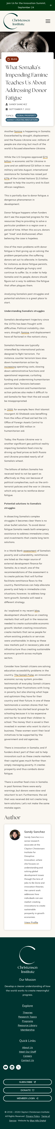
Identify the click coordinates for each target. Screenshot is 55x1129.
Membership (28, 1029)
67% (6, 178)
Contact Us (27, 1060)
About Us (27, 1047)
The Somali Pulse (24, 674)
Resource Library (27, 1025)
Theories (27, 1012)
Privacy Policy (33, 1116)
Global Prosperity (26, 115)
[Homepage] (16, 21)
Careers (27, 1055)
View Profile (31, 922)
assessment (29, 550)
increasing (10, 366)
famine (18, 131)
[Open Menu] (48, 21)
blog (37, 610)
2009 (10, 409)
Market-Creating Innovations (22, 120)
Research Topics (27, 1016)
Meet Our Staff (27, 1051)
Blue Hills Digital (38, 1120)
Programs (27, 1021)
